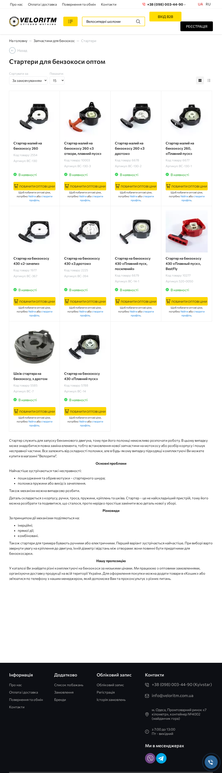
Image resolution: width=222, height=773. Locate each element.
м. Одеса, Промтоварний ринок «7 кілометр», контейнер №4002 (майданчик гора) (179, 714)
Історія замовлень (111, 699)
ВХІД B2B (165, 17)
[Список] (209, 80)
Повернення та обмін (79, 4)
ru (208, 4)
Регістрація (106, 692)
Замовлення (63, 692)
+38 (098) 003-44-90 (164, 4)
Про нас (16, 4)
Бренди (60, 699)
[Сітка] (200, 80)
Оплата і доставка (42, 4)
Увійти (32, 196)
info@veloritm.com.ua (172, 695)
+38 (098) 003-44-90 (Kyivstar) (182, 684)
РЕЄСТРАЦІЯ (196, 26)
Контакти (108, 4)
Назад (22, 50)
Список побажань (68, 685)
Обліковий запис (110, 685)
